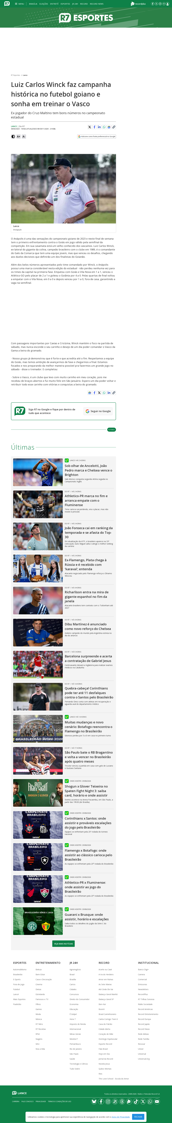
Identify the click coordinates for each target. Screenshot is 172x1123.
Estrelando (40, 994)
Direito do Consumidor (79, 999)
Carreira (141, 974)
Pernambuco (75, 1044)
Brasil (72, 974)
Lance (25, 75)
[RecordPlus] (138, 3)
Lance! (16, 994)
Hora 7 (73, 1019)
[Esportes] (86, 18)
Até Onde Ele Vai (106, 989)
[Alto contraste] (13, 136)
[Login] (167, 3)
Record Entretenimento (148, 1014)
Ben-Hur (102, 1004)
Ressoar (141, 1044)
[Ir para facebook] (152, 3)
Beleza (39, 969)
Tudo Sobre (75, 1068)
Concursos (74, 994)
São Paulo (74, 1054)
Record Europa (144, 1019)
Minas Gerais (75, 1034)
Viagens (39, 1039)
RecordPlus (143, 994)
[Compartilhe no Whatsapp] (104, 127)
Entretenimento (48, 963)
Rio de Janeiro (76, 1049)
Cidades (73, 989)
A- (24, 136)
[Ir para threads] (122, 1101)
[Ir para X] (156, 3)
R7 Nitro (39, 1024)
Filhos (38, 1004)
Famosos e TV (42, 999)
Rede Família (143, 1039)
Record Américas (145, 1009)
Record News (96, 4)
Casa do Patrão (105, 1024)
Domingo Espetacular (108, 1039)
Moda (38, 1014)
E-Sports (17, 979)
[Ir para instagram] (160, 3)
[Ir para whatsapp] (150, 1101)
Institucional (148, 963)
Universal (142, 1054)
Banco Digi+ (143, 969)
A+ (18, 136)
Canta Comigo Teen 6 (108, 1019)
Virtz (37, 1044)
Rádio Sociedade (145, 1004)
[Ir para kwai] (115, 1101)
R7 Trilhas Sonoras (146, 999)
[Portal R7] (7, 3)
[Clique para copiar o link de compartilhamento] (113, 127)
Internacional (75, 1029)
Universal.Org (144, 1059)
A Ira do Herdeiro (106, 974)
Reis (100, 1073)
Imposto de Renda (78, 1024)
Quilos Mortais (105, 1068)
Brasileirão (17, 974)
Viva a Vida (40, 1049)
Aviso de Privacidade (121, 1117)
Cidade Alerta (104, 1029)
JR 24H (75, 4)
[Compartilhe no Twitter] (89, 127)
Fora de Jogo (18, 984)
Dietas (38, 989)
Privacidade (41, 1101)
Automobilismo (19, 969)
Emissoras (142, 984)
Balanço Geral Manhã (108, 994)
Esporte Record (105, 1044)
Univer (141, 1049)
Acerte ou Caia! (105, 969)
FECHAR (138, 1116)
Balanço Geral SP (106, 999)
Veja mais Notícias (63, 943)
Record (84, 4)
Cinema (39, 984)
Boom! (102, 1009)
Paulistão (17, 1004)
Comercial (142, 979)
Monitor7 (74, 1039)
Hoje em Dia (104, 1054)
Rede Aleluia (143, 1034)
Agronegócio (75, 969)
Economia (74, 1004)
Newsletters (143, 989)
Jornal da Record (106, 1059)
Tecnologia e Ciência (79, 1064)
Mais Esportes (19, 999)
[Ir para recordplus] (129, 1101)
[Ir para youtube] (157, 1101)
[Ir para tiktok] (136, 1101)
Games (39, 1009)
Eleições (43, 4)
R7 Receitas (41, 1029)
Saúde (72, 1059)
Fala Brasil (103, 1049)
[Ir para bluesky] (94, 1101)
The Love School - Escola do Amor (114, 1078)
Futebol (111, 430)
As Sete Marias (105, 984)
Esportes (65, 4)
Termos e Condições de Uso (59, 1101)
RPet (38, 1034)
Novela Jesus (104, 1064)
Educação (74, 1009)
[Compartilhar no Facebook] (94, 127)
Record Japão (144, 1024)
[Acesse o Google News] (109, 127)
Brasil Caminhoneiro (107, 1014)
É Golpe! (73, 1014)
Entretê (54, 4)
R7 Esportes (15, 75)
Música (39, 1019)
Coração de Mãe (106, 1034)
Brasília (33, 4)
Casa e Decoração (44, 979)
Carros (72, 984)
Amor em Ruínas (106, 979)
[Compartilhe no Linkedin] (99, 127)
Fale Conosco (28, 1101)
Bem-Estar (40, 974)
